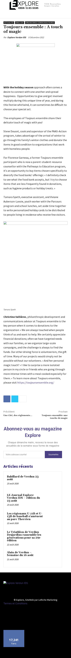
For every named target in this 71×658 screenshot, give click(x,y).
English (19, 23)
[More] (23, 398)
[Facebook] (6, 398)
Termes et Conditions (15, 603)
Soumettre (53, 454)
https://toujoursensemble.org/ (35, 382)
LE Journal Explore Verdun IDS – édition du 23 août (23, 498)
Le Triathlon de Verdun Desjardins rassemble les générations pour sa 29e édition (24, 536)
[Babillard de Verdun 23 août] (52, 481)
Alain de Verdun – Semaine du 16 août (20, 554)
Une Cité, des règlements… (17, 415)
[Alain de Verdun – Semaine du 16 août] (52, 557)
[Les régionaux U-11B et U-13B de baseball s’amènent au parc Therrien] (52, 518)
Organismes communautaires (40, 23)
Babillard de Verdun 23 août (23, 478)
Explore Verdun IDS (16, 37)
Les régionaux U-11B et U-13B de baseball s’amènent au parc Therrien (25, 516)
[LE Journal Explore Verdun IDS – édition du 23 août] (52, 500)
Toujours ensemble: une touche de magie (55, 416)
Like (14, 631)
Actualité (8, 23)
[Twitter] (14, 398)
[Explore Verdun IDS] (36, 589)
